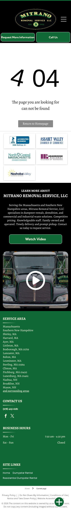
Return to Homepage (35, 124)
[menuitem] (8, 473)
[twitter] (12, 416)
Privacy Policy (9, 495)
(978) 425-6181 (10, 409)
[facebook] (6, 416)
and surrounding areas (16, 391)
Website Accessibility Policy (50, 498)
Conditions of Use (59, 495)
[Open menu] (63, 19)
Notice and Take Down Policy (21, 498)
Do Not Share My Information (34, 495)
